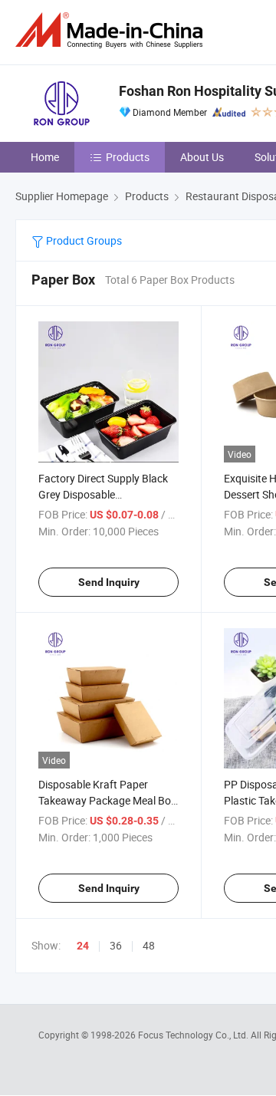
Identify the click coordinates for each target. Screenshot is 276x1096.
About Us (202, 157)
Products (128, 157)
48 (149, 945)
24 (83, 946)
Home (45, 157)
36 (116, 945)
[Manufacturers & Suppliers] (112, 30)
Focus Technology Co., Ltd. (194, 1035)
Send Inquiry (109, 582)
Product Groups (83, 240)
